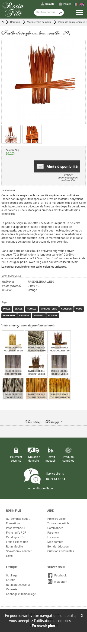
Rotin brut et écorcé (18, 584)
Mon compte (55, 542)
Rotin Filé (13, 510)
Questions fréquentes (60, 551)
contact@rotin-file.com (41, 488)
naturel (39, 315)
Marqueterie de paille (39, 22)
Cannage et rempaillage (21, 594)
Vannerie (11, 589)
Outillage (11, 575)
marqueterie (49, 308)
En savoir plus (43, 625)
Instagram (60, 581)
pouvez (52, 315)
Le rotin (10, 580)
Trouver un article (58, 523)
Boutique (15, 22)
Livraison (53, 537)
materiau (9, 315)
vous (79, 308)
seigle (19, 308)
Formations (13, 523)
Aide (50, 510)
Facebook (60, 575)
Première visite (56, 518)
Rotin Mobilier (15, 546)
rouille (31, 308)
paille (6, 308)
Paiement (53, 532)
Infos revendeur (15, 528)
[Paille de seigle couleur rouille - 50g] (43, 82)
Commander (55, 528)
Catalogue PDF (15, 537)
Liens (9, 555)
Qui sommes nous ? (18, 518)
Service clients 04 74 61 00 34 (55, 476)
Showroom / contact (19, 551)
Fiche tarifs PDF (16, 532)
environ (24, 315)
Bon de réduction (58, 546)
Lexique (11, 567)
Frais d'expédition (17, 542)
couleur (66, 308)
